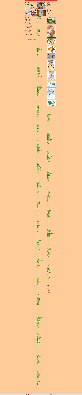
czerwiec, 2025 (48, 290)
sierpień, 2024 (48, 293)
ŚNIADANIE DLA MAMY (49, 10)
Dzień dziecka (32, 39)
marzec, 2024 (48, 295)
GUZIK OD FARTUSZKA (49, 12)
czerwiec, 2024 (48, 294)
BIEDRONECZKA (48, 4)
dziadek (30, 39)
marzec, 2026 (48, 287)
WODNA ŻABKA (48, 9)
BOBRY (48, 7)
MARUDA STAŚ (48, 3)
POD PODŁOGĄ (48, 11)
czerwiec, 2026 (48, 286)
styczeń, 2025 (48, 292)
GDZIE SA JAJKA (48, 6)
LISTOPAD (48, 13)
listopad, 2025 (48, 288)
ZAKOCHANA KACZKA (49, 5)
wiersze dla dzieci (34, 39)
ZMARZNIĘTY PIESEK (49, 8)
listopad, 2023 (48, 296)
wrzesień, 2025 (48, 289)
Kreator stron (51, 394)
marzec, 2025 (48, 291)
